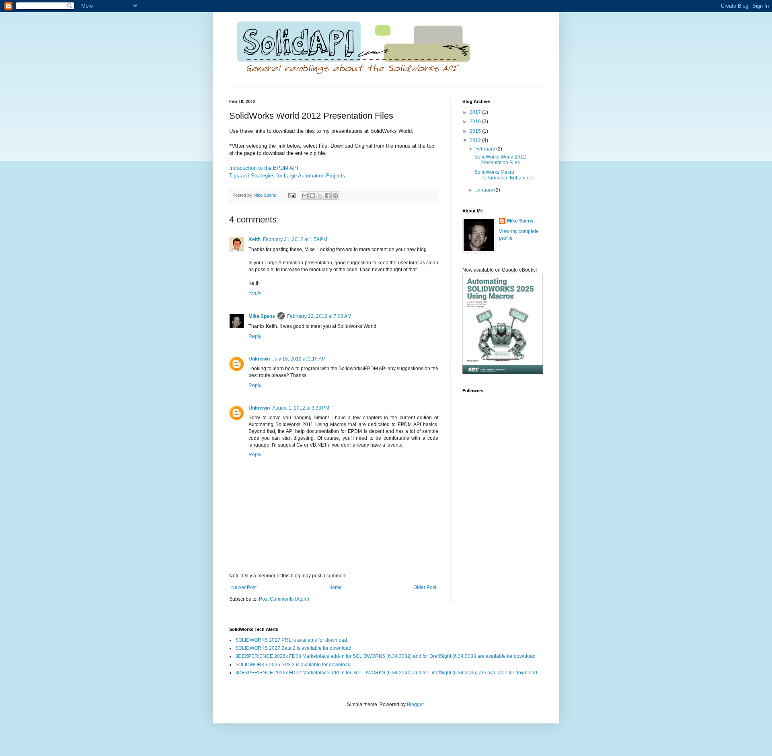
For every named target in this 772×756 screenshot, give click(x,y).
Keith (254, 239)
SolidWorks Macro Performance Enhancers (504, 175)
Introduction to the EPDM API (263, 168)
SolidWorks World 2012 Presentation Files (500, 159)
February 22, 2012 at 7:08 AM (319, 316)
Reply (254, 293)
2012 (476, 140)
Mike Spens (261, 316)
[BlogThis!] (312, 196)
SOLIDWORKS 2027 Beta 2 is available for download (293, 648)
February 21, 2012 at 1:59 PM (295, 239)
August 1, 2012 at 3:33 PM (300, 408)
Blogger (415, 704)
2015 (476, 131)
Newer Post (244, 587)
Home (335, 587)
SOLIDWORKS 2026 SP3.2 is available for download (293, 664)
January (484, 190)
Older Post (424, 587)
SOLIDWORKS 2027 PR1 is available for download (291, 640)
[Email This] (305, 196)
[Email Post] (291, 195)
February (485, 149)
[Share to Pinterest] (335, 196)
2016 (476, 121)
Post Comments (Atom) (284, 599)
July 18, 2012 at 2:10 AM (299, 359)
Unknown (259, 359)
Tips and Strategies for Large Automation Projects (287, 176)
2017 (476, 112)
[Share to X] (320, 196)
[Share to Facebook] (328, 196)
